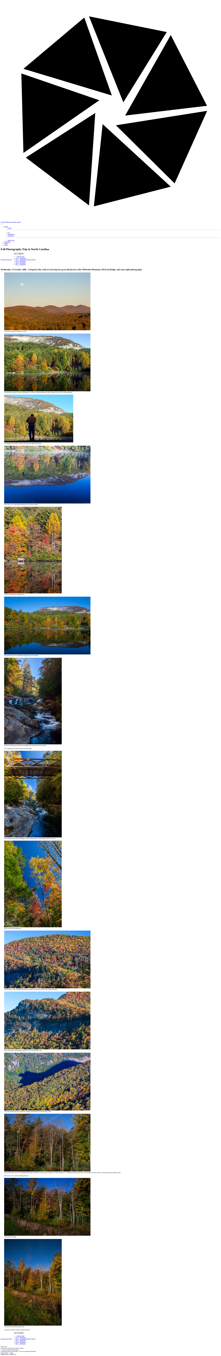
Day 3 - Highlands (21, 261)
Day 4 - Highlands (21, 263)
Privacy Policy (5, 1353)
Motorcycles (11, 240)
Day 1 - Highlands (21, 258)
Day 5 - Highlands (21, 264)
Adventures (7, 242)
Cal (8, 232)
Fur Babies (11, 236)
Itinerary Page (20, 256)
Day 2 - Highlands (18, 253)
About (6, 245)
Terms (11, 1353)
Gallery (6, 243)
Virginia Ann (11, 234)
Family (6, 226)
